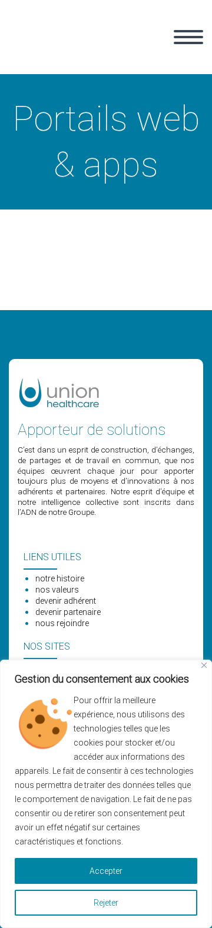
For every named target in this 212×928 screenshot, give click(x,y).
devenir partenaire (68, 612)
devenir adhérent (65, 601)
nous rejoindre (62, 623)
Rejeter (106, 902)
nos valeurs (57, 589)
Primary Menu (188, 37)
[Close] (204, 665)
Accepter (106, 871)
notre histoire (59, 578)
